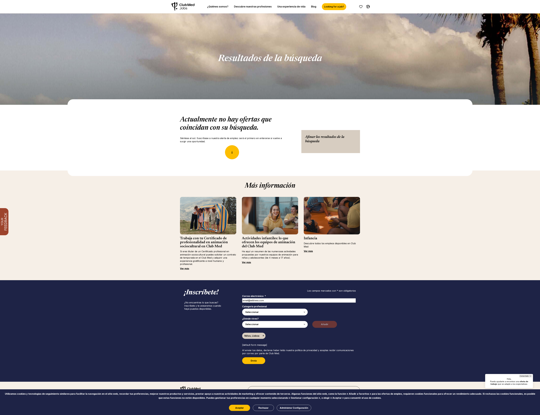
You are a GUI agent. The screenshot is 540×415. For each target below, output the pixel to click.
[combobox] (275, 312)
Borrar (263, 336)
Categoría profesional (254, 306)
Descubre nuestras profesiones (253, 6)
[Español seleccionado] (367, 6)
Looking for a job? (334, 6)
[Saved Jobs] (361, 7)
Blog (313, 6)
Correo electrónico (254, 296)
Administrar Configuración (294, 407)
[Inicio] (182, 6)
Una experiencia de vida (291, 6)
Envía (254, 360)
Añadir (324, 324)
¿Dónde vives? (250, 318)
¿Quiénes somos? (217, 6)
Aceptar (239, 407)
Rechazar (263, 407)
